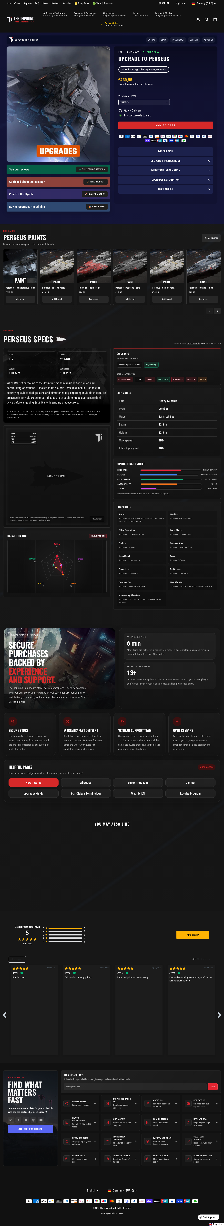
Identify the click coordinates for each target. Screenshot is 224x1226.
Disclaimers (165, 189)
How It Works (13, 3)
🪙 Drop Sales (81, 3)
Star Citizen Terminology (86, 793)
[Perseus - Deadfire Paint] (130, 266)
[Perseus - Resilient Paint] (204, 266)
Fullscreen (97, 519)
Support (28, 3)
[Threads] (33, 1120)
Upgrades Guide (33, 793)
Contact (190, 782)
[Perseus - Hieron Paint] (57, 266)
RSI (120, 52)
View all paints (211, 238)
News (45, 3)
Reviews (55, 3)
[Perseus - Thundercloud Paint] (20, 266)
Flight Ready (151, 52)
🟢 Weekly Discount (103, 3)
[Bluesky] (26, 1120)
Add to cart (20, 299)
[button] (216, 1224)
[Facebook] (18, 1120)
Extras (151, 40)
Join (213, 1087)
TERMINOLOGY (97, 181)
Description (165, 151)
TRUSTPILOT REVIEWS (93, 169)
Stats (163, 40)
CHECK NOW (98, 206)
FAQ (37, 3)
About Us (86, 782)
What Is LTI (138, 793)
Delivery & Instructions (166, 160)
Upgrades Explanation (166, 179)
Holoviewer (178, 40)
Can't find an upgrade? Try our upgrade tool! (144, 69)
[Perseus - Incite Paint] (94, 266)
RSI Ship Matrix (193, 343)
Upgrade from (127, 95)
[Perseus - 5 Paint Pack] (167, 266)
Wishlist (67, 3)
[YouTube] (41, 1120)
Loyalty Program (190, 793)
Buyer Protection (138, 782)
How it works (33, 782)
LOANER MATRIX (96, 194)
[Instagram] (11, 1120)
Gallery (194, 40)
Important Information (165, 170)
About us (208, 40)
